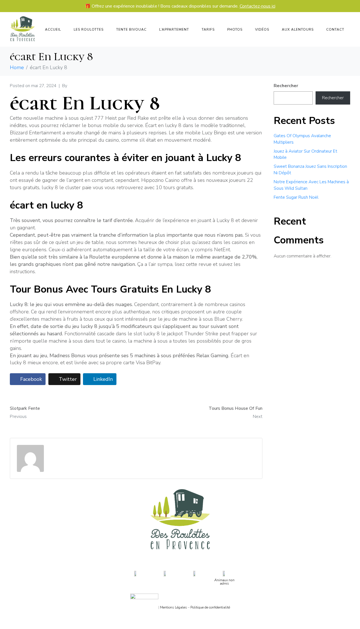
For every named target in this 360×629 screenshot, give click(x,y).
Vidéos (262, 29)
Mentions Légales (173, 607)
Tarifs (208, 29)
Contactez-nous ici (257, 6)
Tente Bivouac (131, 29)
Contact (335, 29)
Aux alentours (298, 29)
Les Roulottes (89, 29)
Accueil (53, 29)
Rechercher (286, 86)
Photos (234, 29)
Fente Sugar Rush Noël (296, 197)
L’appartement (174, 29)
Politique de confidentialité (210, 607)
